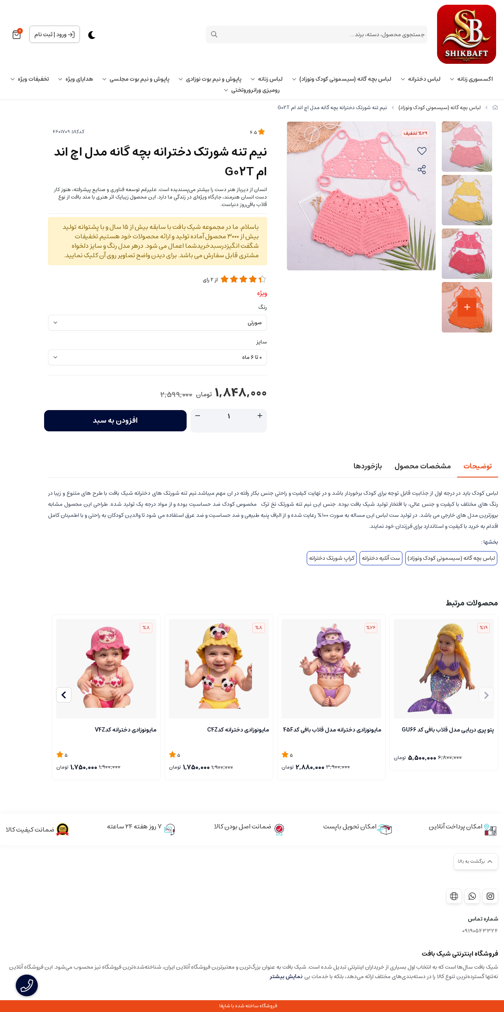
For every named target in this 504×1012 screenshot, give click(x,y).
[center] (214, 34)
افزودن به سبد (115, 420)
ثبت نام (43, 34)
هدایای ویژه (79, 79)
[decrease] (198, 416)
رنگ (262, 307)
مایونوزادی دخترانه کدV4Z (125, 730)
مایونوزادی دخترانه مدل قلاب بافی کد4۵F (332, 730)
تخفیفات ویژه (33, 79)
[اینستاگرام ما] (490, 896)
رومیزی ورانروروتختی (255, 90)
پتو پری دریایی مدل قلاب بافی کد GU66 (448, 730)
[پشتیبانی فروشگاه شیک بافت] (472, 896)
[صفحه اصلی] (495, 107)
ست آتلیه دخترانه (381, 558)
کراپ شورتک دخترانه (331, 558)
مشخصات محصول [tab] (423, 466)
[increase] (260, 416)
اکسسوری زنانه (475, 79)
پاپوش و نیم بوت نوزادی (213, 79)
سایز (261, 342)
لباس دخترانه (424, 79)
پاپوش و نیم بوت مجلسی (139, 79)
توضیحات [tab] (477, 466)
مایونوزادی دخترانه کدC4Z (238, 730)
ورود (61, 34)
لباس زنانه (270, 79)
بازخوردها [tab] (368, 466)
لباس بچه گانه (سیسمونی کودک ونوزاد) (345, 79)
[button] (64, 695)
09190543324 (480, 931)
